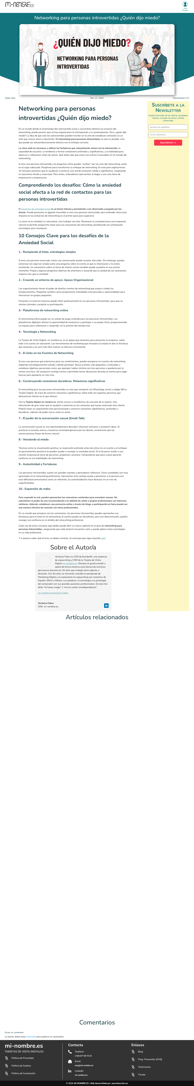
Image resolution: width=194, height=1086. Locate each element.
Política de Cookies (21, 1065)
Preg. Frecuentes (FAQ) (150, 1059)
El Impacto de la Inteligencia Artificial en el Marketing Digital (37, 876)
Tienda (141, 1074)
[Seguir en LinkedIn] (106, 605)
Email (78, 1061)
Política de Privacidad (23, 1058)
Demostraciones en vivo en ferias (24, 1006)
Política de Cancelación (23, 1073)
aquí (103, 538)
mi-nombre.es (69, 563)
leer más (12, 750)
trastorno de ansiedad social (35, 209)
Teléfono (79, 1051)
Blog (140, 1051)
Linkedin (79, 1071)
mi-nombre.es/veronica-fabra (53, 593)
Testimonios (144, 1067)
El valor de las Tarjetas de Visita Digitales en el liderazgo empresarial (41, 746)
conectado (31, 1036)
